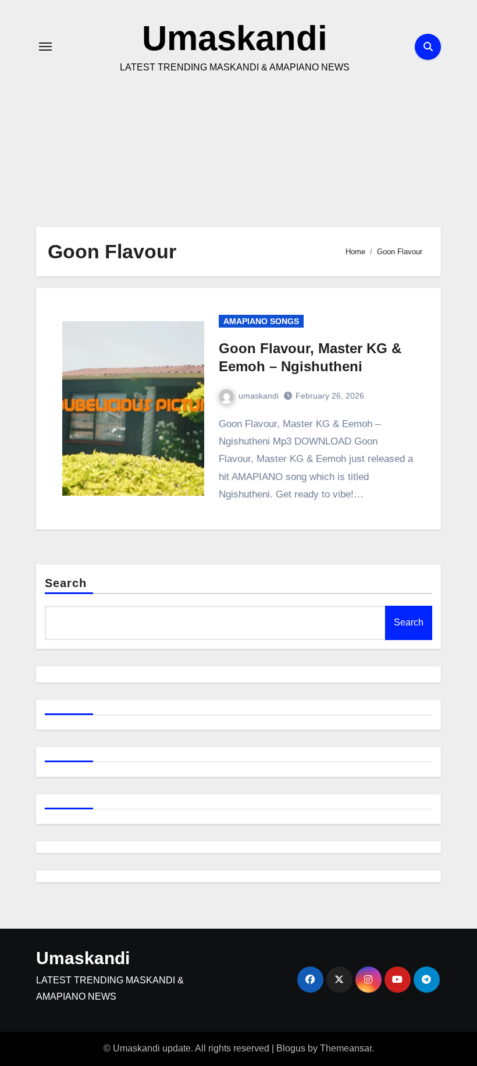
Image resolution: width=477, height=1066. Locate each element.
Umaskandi (235, 38)
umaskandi (258, 395)
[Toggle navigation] (45, 47)
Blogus (290, 1048)
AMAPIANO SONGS (261, 321)
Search (66, 583)
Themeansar (346, 1048)
